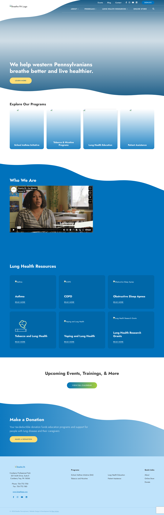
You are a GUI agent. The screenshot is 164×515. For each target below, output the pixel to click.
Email (52, 238)
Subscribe (82, 282)
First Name (54, 249)
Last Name (54, 260)
